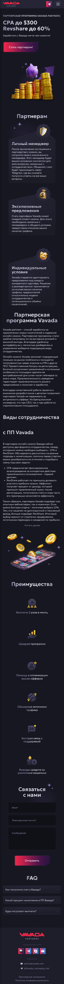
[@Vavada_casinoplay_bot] (21, 968)
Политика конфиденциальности (32, 980)
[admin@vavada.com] (21, 963)
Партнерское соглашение (32, 977)
